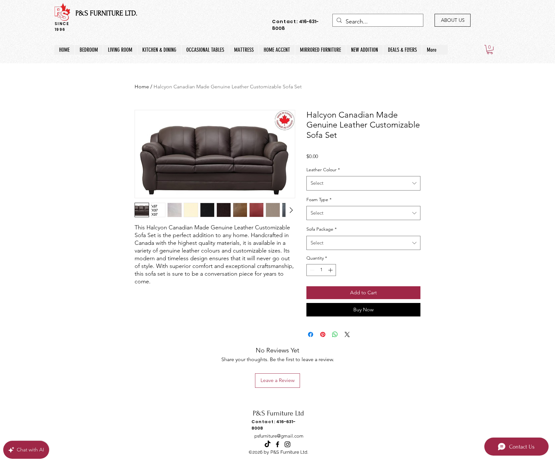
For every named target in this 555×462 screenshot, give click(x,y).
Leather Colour (323, 170)
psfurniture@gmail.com (279, 436)
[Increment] (331, 270)
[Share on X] (347, 334)
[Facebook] (277, 444)
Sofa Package (321, 229)
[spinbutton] (321, 270)
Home (142, 87)
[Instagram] (287, 444)
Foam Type (318, 199)
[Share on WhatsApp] (335, 334)
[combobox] (363, 183)
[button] (489, 49)
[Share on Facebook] (310, 334)
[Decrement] (311, 270)
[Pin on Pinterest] (323, 334)
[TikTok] (267, 444)
